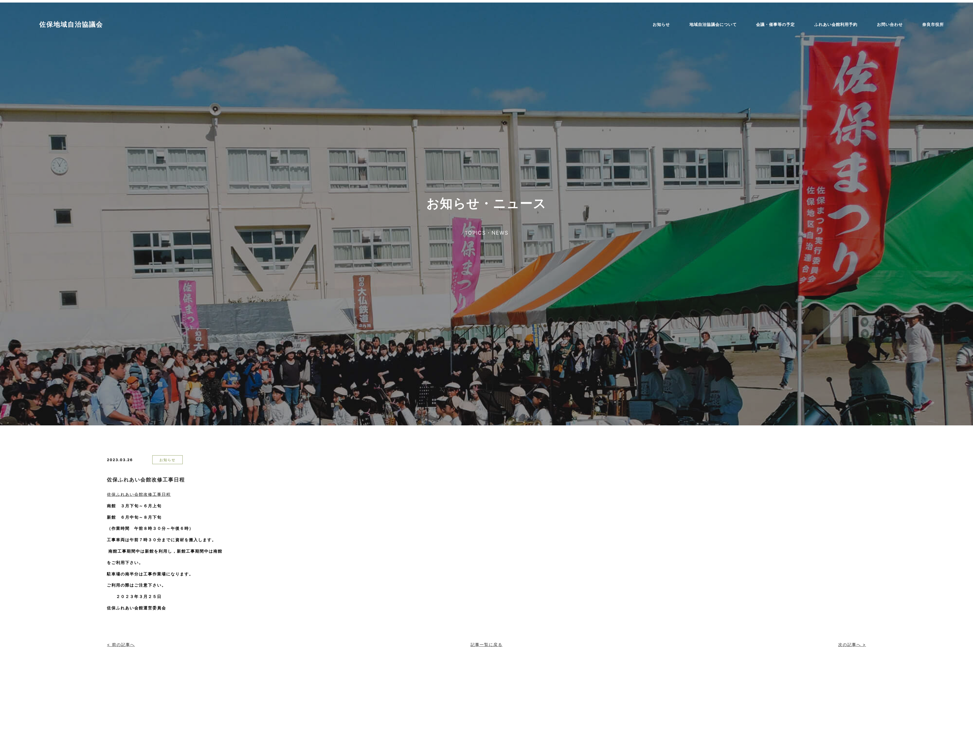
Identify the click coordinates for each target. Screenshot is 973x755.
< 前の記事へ (121, 644)
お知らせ (167, 460)
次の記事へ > (852, 644)
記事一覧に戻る (486, 644)
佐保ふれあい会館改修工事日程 (146, 480)
